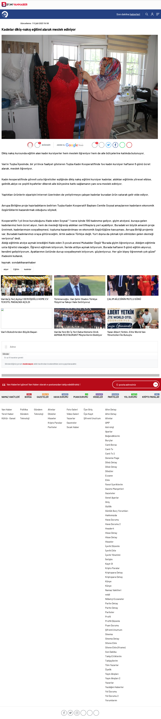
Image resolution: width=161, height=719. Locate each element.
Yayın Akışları (112, 673)
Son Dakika (111, 651)
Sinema (109, 634)
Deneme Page (112, 458)
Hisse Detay (111, 532)
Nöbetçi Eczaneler (114, 599)
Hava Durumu (61, 395)
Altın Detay (110, 409)
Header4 (109, 528)
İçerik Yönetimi (112, 554)
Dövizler (52, 413)
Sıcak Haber (73, 427)
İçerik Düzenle (112, 546)
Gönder (6, 354)
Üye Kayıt (88, 413)
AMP (107, 422)
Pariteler (113, 395)
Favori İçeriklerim (114, 484)
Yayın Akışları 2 (112, 678)
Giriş (107, 502)
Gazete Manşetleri (114, 488)
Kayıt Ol (109, 563)
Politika (24, 409)
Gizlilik (108, 506)
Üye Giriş (88, 409)
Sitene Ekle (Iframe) (115, 647)
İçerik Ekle (110, 550)
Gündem (24, 413)
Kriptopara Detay (114, 572)
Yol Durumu (130, 395)
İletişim (109, 559)
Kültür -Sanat (9, 418)
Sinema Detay (112, 638)
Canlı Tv (109, 449)
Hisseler (98, 395)
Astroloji (109, 427)
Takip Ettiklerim (113, 656)
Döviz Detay (111, 462)
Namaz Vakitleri (11, 397)
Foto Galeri (72, 409)
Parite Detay (111, 603)
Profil (108, 616)
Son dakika (128, 14)
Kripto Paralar (150, 395)
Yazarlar (71, 418)
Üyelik (108, 669)
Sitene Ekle (111, 643)
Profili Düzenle (112, 621)
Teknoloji (24, 418)
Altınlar (51, 409)
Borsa (28, 395)
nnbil (107, 594)
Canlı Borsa (111, 444)
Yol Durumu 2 (112, 695)
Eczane (109, 475)
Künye (108, 581)
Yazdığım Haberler (114, 687)
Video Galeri (73, 413)
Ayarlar (109, 431)
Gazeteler (43, 395)
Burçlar (109, 440)
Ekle (107, 480)
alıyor (6, 269)
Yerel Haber (8, 413)
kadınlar (27, 269)
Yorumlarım (111, 700)
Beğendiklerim (112, 435)
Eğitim (16, 269)
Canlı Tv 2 (110, 453)
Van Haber (7, 409)
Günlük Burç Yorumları (116, 510)
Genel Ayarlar (112, 497)
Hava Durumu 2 (113, 524)
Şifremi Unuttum (92, 418)
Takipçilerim (111, 660)
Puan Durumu (80, 395)
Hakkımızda (111, 515)
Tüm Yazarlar (112, 665)
